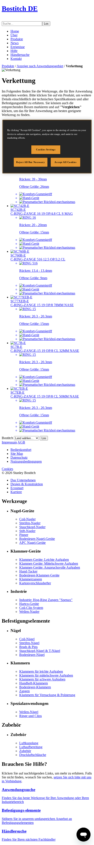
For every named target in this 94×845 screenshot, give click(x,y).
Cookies (7, 469)
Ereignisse (17, 47)
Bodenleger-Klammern (35, 687)
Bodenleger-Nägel (32, 655)
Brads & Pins (28, 647)
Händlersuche (20, 55)
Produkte (16, 39)
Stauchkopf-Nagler (32, 527)
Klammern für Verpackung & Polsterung (47, 695)
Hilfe (13, 51)
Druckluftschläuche (32, 755)
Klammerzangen (30, 579)
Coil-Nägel (27, 639)
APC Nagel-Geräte (32, 542)
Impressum (9, 442)
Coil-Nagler (27, 519)
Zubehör (25, 751)
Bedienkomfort (20, 450)
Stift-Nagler (27, 531)
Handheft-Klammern (33, 683)
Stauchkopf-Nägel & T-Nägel (39, 651)
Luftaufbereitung (30, 747)
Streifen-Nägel (29, 643)
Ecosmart (16, 488)
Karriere (16, 492)
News (14, 43)
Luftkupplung (28, 743)
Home (14, 31)
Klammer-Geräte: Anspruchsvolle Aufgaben (49, 567)
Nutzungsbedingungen (26, 461)
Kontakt (16, 58)
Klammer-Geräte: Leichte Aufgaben (44, 559)
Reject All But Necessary (30, 162)
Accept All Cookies (65, 162)
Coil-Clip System (31, 608)
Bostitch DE (20, 8)
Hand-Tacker (28, 571)
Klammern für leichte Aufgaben (41, 671)
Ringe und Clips (30, 716)
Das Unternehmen (23, 480)
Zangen (24, 691)
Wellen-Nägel (28, 712)
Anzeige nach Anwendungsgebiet (40, 66)
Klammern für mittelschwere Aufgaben (46, 675)
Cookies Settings (45, 149)
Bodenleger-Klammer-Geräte (39, 575)
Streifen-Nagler (29, 523)
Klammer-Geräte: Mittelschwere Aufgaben (48, 563)
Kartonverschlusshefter (35, 583)
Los (46, 23)
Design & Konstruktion (26, 484)
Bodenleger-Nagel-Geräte (37, 539)
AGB (21, 442)
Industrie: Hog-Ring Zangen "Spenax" (46, 600)
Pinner (23, 535)
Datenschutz (19, 457)
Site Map (16, 453)
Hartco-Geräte (29, 604)
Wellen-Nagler (29, 611)
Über (13, 35)
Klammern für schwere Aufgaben (42, 679)
